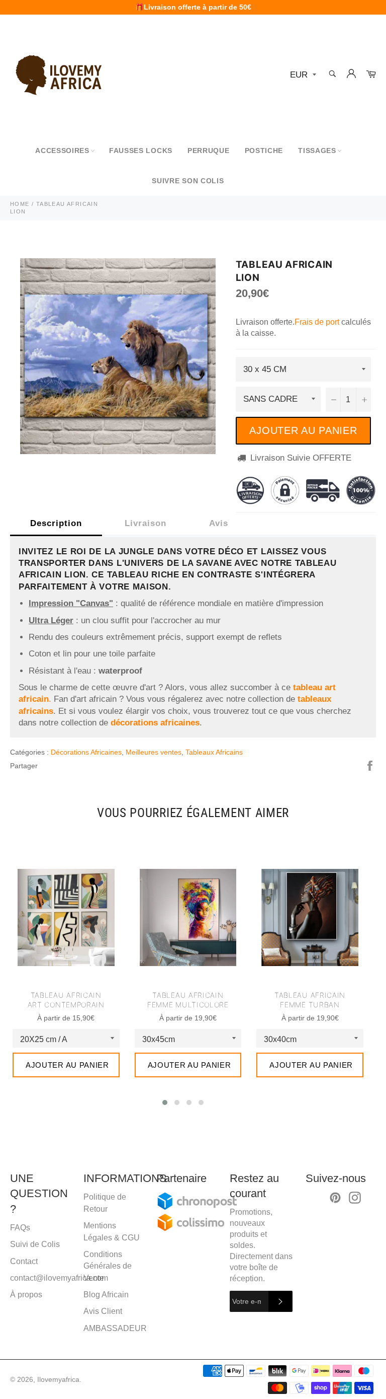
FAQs (20, 1227)
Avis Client (102, 1311)
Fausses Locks (140, 150)
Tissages (317, 150)
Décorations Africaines (86, 752)
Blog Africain (106, 1294)
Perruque (208, 150)
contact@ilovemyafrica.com (59, 1278)
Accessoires (62, 150)
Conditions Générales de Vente (107, 1266)
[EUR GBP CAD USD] (302, 75)
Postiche (264, 150)
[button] (165, 1102)
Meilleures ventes (153, 752)
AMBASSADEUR (115, 1328)
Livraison (145, 523)
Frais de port (317, 322)
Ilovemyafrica (58, 1379)
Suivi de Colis (35, 1244)
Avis (218, 523)
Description (56, 523)
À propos (26, 1294)
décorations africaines (155, 722)
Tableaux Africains (214, 752)
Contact (24, 1261)
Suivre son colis (188, 181)
